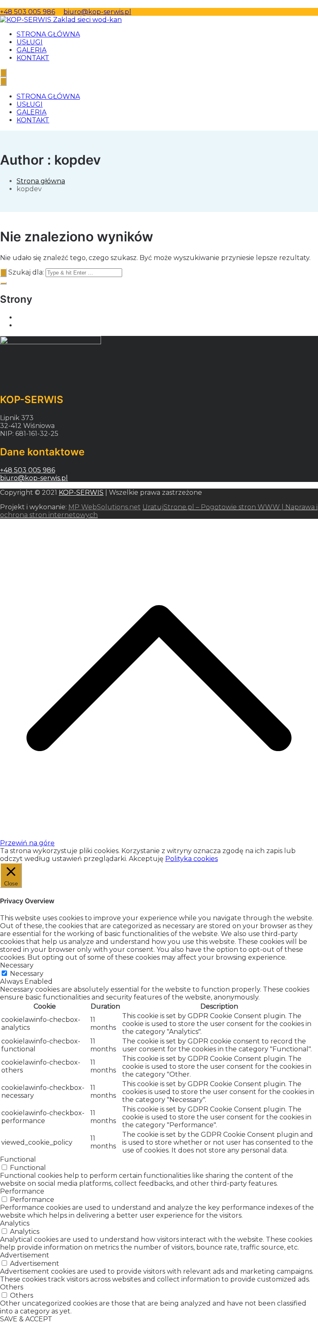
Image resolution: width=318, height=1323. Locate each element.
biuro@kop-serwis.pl (97, 12)
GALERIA (31, 50)
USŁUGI (30, 42)
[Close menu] (3, 81)
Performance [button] (22, 1191)
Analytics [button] (14, 1223)
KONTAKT (33, 58)
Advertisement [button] (24, 1255)
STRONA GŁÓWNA (48, 34)
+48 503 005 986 (27, 12)
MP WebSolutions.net (104, 507)
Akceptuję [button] (146, 859)
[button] (3, 283)
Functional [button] (18, 1159)
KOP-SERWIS (81, 492)
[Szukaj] (3, 272)
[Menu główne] (3, 72)
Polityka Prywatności (51, 325)
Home (27, 317)
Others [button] (11, 1287)
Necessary (26, 974)
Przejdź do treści (27, 4)
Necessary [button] (17, 965)
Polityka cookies (191, 859)
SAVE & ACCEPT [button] (26, 1319)
